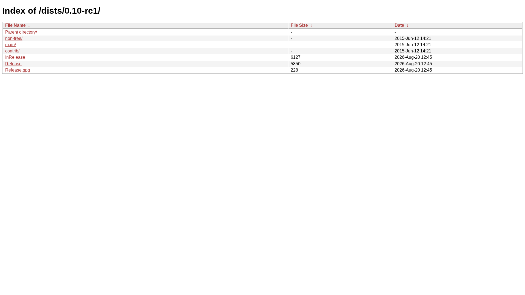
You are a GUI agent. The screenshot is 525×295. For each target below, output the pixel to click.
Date (399, 25)
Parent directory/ (21, 32)
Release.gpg (17, 70)
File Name (15, 25)
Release (13, 63)
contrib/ (12, 51)
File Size (299, 25)
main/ (10, 44)
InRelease (15, 57)
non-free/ (13, 38)
